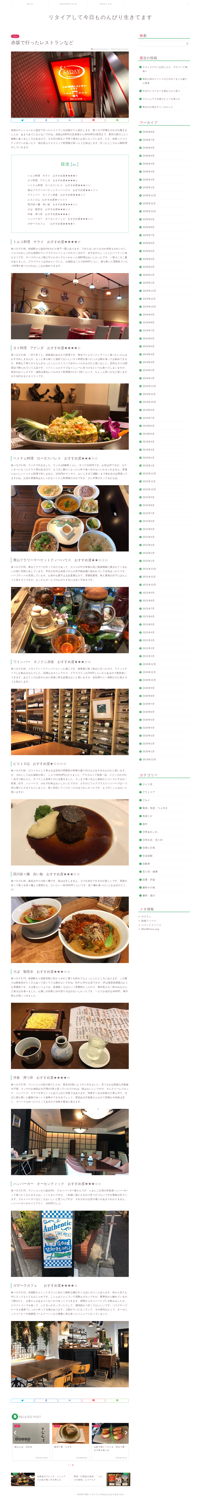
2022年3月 (149, 545)
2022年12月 (149, 473)
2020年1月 (149, 751)
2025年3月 (149, 267)
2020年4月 (149, 727)
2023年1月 (149, 465)
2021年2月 (149, 648)
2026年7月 (149, 139)
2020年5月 (149, 719)
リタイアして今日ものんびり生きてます (101, 17)
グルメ (15, 36)
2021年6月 (149, 616)
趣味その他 (149, 887)
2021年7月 (149, 608)
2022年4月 (149, 537)
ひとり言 (148, 784)
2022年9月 (149, 497)
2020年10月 (149, 680)
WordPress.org (150, 929)
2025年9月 (149, 219)
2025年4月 (149, 259)
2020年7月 (149, 704)
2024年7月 (149, 330)
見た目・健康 (150, 871)
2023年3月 (149, 449)
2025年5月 (149, 251)
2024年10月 (149, 306)
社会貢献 (148, 855)
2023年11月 (149, 394)
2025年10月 (149, 211)
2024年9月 (149, 314)
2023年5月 (149, 433)
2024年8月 (149, 322)
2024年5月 (149, 346)
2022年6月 (149, 521)
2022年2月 (149, 553)
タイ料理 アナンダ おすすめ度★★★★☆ (53, 180)
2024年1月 (149, 378)
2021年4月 (149, 632)
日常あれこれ (150, 831)
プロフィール (106, 4)
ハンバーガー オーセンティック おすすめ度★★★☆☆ (60, 218)
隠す (75, 165)
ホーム (30, 4)
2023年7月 (149, 418)
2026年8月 (149, 131)
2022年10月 (149, 489)
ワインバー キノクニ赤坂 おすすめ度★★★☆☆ (56, 194)
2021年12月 (149, 568)
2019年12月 (149, 759)
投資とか (148, 816)
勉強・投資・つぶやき (155, 808)
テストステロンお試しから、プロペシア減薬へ (165, 69)
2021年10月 (149, 584)
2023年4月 (149, 441)
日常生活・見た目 (153, 840)
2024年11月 (149, 298)
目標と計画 (149, 847)
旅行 (145, 824)
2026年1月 (149, 187)
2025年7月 (149, 235)
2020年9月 (149, 688)
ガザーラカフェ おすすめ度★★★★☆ (51, 223)
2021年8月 (149, 600)
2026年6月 (149, 147)
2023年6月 (149, 425)
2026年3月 (149, 171)
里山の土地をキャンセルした (158, 107)
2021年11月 (149, 576)
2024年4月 (149, 354)
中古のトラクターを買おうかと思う (161, 91)
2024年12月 (149, 290)
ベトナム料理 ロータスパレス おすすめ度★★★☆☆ (59, 185)
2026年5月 (149, 155)
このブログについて (68, 4)
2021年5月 (149, 624)
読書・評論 (149, 879)
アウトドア (149, 792)
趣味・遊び (149, 895)
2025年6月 (149, 243)
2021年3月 (149, 640)
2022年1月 (149, 560)
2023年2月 (149, 457)
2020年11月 (149, 672)
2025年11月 (149, 203)
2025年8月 (149, 227)
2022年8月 (149, 505)
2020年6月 (149, 712)
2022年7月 (149, 513)
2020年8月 (149, 696)
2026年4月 (149, 163)
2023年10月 (149, 402)
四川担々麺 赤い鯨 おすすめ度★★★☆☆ (53, 204)
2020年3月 (149, 735)
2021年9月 (149, 592)
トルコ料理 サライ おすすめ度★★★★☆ (53, 175)
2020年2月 (149, 743)
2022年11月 (149, 481)
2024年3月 (149, 362)
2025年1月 (149, 282)
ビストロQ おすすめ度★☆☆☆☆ (47, 199)
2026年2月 (149, 179)
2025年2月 (149, 275)
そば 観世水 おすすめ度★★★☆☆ (49, 209)
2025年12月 (149, 195)
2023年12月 (149, 386)
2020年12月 (149, 664)
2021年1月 (149, 656)
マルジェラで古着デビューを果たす (161, 99)
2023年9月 (149, 410)
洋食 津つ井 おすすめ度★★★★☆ (49, 214)
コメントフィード (151, 925)
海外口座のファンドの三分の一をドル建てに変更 (165, 81)
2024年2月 (149, 370)
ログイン (146, 916)
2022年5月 (149, 529)
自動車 (146, 863)
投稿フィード (148, 920)
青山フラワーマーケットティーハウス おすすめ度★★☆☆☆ (63, 190)
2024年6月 (149, 338)
